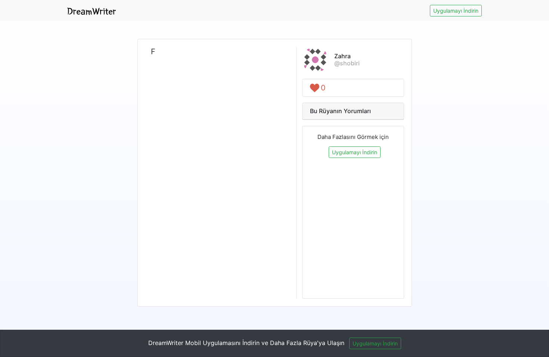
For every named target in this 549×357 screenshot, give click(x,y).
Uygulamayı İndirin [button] (455, 10)
